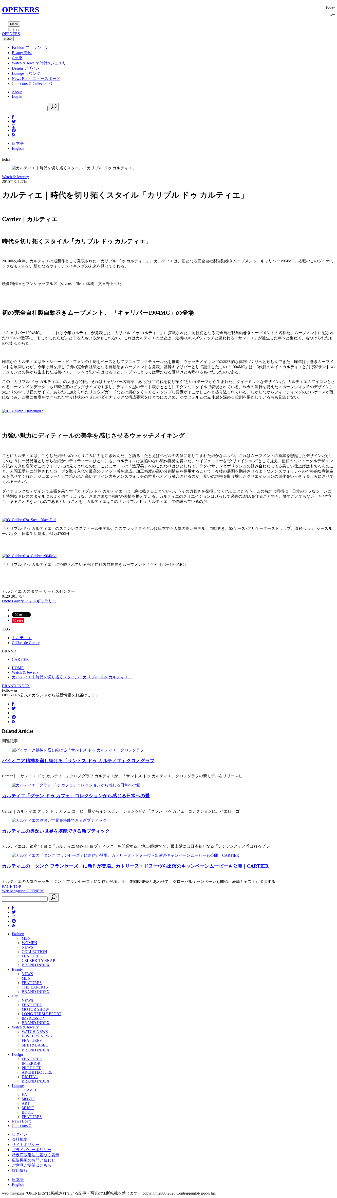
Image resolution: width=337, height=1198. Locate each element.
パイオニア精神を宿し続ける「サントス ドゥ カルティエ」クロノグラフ (78, 760)
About (17, 92)
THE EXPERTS (35, 987)
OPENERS (20, 9)
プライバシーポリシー (31, 1150)
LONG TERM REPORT (41, 1014)
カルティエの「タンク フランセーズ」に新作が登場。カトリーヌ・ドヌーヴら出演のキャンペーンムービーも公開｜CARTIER (135, 866)
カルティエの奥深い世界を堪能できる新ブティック (56, 831)
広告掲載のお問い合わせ (33, 1160)
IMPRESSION (33, 1018)
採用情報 (20, 1170)
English (18, 148)
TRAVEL (29, 1090)
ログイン (20, 1134)
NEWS (27, 947)
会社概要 (20, 1139)
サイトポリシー (25, 1144)
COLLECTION (34, 952)
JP (9, 30)
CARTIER (20, 659)
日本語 (18, 143)
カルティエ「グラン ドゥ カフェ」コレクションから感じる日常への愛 (76, 795)
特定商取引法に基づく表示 (35, 1155)
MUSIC (28, 1108)
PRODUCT (31, 1068)
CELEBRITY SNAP (38, 960)
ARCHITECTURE (37, 1072)
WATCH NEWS (35, 1031)
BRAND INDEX (16, 686)
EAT (25, 1094)
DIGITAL (30, 1077)
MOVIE (28, 1099)
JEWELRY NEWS (37, 1036)
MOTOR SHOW (35, 1009)
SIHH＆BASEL (35, 1045)
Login (330, 14)
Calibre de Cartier (25, 643)
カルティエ (22, 638)
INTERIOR (31, 1063)
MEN (26, 938)
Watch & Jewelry (15, 177)
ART (26, 1103)
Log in (17, 96)
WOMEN (29, 943)
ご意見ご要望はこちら (31, 1165)
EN (18, 30)
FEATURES (32, 956)
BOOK (27, 1112)
